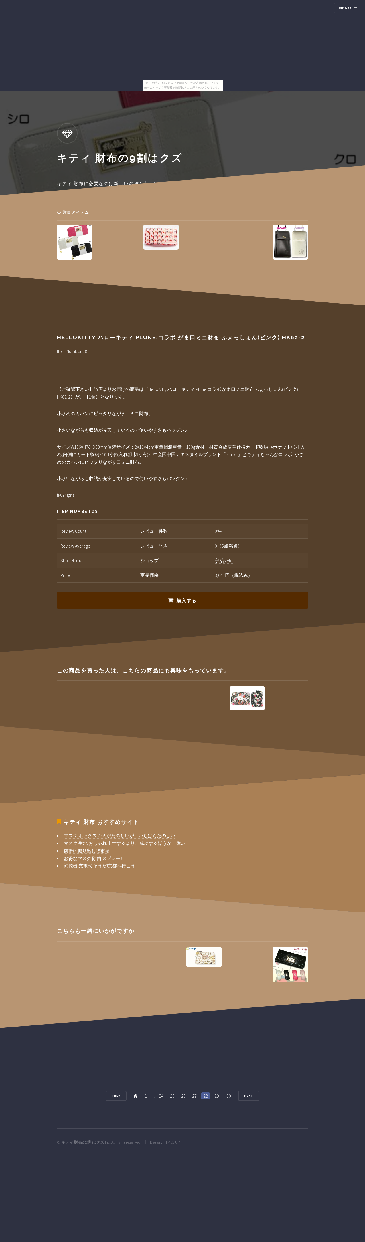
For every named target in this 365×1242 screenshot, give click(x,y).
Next (248, 1095)
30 (228, 1096)
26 (183, 1096)
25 (172, 1096)
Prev (116, 1095)
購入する (186, 600)
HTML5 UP (171, 1142)
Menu (345, 8)
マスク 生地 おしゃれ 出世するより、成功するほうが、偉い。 (127, 843)
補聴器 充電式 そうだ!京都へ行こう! (100, 866)
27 (194, 1096)
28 (205, 1096)
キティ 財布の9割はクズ (82, 1142)
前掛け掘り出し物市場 (87, 850)
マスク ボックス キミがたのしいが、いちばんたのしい (119, 835)
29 (216, 1096)
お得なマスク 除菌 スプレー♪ (93, 858)
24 (161, 1096)
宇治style (224, 560)
